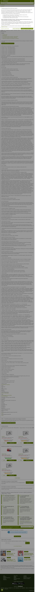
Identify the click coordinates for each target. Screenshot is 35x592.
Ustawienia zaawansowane (5, 28)
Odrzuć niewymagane (16, 28)
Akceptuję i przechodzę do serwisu (27, 28)
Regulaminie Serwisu (4, 26)
